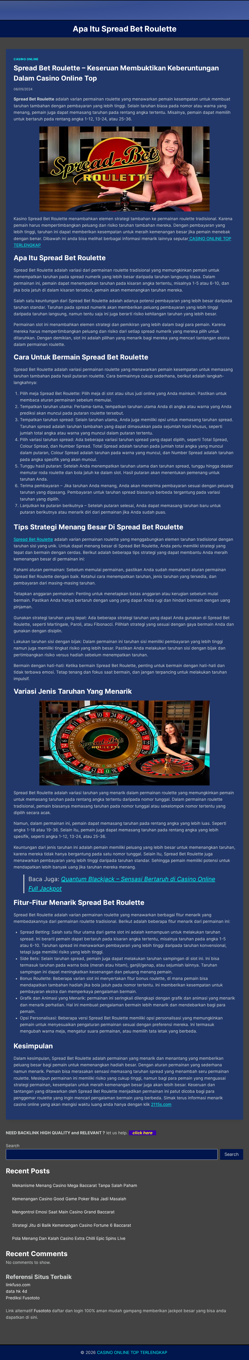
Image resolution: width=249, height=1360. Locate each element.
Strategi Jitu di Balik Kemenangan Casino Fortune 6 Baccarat (71, 1225)
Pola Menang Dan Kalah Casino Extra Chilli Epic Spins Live (68, 1238)
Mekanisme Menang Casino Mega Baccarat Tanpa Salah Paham (74, 1185)
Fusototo (42, 1310)
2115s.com (161, 1104)
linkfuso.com (18, 1284)
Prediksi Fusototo (23, 1297)
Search (12, 1145)
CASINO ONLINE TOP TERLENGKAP (133, 1352)
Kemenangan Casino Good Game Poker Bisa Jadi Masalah (69, 1198)
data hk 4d (16, 1291)
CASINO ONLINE (26, 59)
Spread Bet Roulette (33, 539)
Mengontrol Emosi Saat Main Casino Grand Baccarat (63, 1212)
